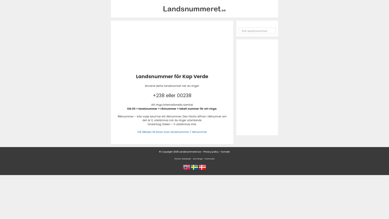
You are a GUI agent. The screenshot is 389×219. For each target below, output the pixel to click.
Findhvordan (210, 159)
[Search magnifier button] (272, 31)
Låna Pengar (198, 159)
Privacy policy (211, 151)
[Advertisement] (172, 46)
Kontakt (225, 151)
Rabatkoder (186, 159)
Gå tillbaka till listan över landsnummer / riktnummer (172, 132)
